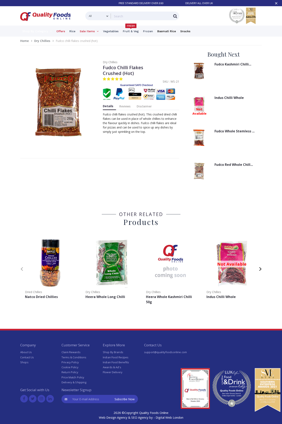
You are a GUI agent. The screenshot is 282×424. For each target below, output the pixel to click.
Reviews (124, 106)
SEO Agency (139, 417)
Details (108, 106)
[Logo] (46, 23)
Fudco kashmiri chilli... (232, 64)
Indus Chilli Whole (229, 97)
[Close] (276, 3)
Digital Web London (169, 417)
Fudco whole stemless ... (234, 131)
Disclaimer (144, 106)
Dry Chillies (42, 41)
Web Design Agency (113, 417)
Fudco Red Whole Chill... (233, 164)
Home (24, 41)
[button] (113, 79)
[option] (50, 268)
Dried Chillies (33, 292)
